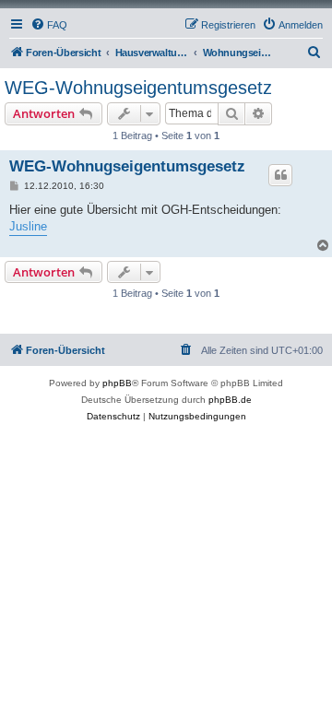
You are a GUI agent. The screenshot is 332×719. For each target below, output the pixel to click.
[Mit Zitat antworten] (280, 175)
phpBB (117, 383)
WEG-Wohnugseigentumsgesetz (138, 87)
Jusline (28, 226)
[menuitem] (48, 25)
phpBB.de (230, 400)
